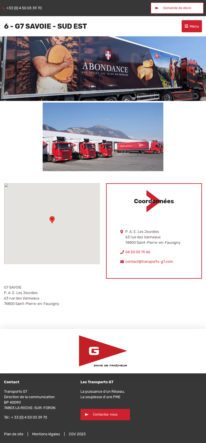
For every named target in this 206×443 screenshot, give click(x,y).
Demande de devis (177, 8)
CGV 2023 (77, 434)
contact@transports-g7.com (149, 261)
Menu (194, 26)
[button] (52, 220)
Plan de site (13, 434)
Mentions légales (46, 434)
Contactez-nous (105, 414)
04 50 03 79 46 (137, 252)
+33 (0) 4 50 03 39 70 (24, 8)
